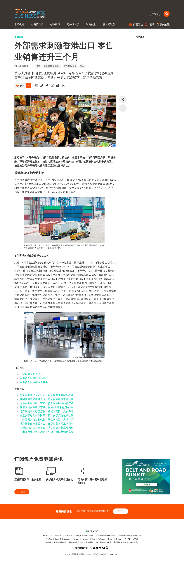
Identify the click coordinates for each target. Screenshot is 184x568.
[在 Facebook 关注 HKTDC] (87, 547)
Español (67, 539)
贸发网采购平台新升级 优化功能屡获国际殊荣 (47, 395)
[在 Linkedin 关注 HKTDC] (94, 547)
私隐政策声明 (61, 542)
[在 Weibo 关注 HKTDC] (97, 547)
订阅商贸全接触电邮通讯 (106, 536)
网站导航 (89, 542)
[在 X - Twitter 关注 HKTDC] (90, 547)
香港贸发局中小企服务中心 (35, 382)
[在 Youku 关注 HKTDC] (107, 547)
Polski (92, 539)
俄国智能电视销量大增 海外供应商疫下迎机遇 (47, 399)
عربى (120, 539)
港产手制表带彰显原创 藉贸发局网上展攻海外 (47, 411)
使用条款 (49, 542)
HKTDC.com (47, 536)
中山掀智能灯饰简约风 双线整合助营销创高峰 (47, 431)
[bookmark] (123, 108)
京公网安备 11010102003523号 (126, 542)
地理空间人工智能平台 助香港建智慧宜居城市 (47, 427)
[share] (123, 99)
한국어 (127, 539)
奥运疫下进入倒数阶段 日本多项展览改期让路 (47, 415)
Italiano (85, 539)
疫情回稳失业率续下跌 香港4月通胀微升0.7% (46, 407)
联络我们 (68, 536)
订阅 (23, 492)
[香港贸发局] (92, 530)
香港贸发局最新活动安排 (34, 378)
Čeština (49, 539)
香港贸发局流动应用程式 (84, 536)
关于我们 (58, 536)
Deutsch (58, 539)
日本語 (135, 539)
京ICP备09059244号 (103, 542)
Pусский (111, 539)
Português (102, 539)
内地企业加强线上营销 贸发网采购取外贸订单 (47, 403)
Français (76, 539)
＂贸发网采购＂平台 (31, 374)
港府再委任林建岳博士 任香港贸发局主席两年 (47, 423)
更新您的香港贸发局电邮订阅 (129, 536)
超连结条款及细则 (76, 542)
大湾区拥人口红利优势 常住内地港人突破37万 (47, 419)
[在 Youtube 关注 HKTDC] (103, 547)
